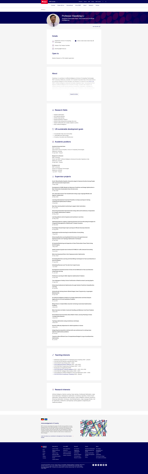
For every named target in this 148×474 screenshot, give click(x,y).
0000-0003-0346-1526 (86, 40)
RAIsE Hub (91, 81)
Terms (56, 464)
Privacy (59, 464)
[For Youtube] (103, 464)
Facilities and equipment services (89, 455)
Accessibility (64, 464)
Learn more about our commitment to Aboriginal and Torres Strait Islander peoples (56, 436)
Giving (86, 457)
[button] (106, 1)
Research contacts (77, 457)
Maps (44, 454)
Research (91, 5)
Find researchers (77, 456)
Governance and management (99, 451)
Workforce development (90, 448)
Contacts (44, 457)
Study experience (66, 448)
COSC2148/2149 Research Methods (62, 364)
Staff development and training (89, 451)
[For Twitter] (96, 464)
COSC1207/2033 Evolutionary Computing (64, 374)
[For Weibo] (106, 464)
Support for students (67, 451)
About (84, 5)
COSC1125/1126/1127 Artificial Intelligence (64, 369)
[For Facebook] (93, 464)
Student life (65, 450)
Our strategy (98, 448)
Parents (53, 457)
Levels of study (55, 448)
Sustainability (98, 454)
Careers (44, 456)
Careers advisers (55, 459)
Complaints (77, 464)
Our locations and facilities (101, 457)
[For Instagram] (98, 464)
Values (97, 452)
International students (56, 456)
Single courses (55, 452)
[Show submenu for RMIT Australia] (56, 1)
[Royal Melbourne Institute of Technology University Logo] (44, 2)
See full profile (96, 26)
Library (44, 453)
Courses (53, 5)
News (44, 449)
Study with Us (55, 446)
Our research (76, 448)
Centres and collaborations (77, 451)
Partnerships (76, 452)
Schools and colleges (100, 456)
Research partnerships (89, 452)
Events (44, 451)
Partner (97, 5)
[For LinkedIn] (101, 464)
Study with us (60, 5)
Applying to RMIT (55, 454)
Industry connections (67, 455)
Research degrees (77, 454)
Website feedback (70, 464)
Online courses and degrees (56, 451)
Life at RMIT (78, 5)
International (69, 5)
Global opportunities (67, 453)
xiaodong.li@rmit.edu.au (60, 48)
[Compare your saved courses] (103, 1)
